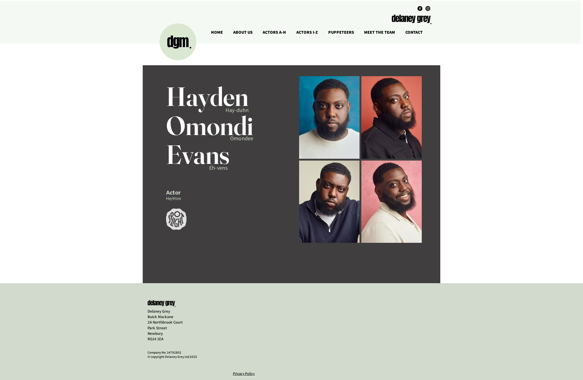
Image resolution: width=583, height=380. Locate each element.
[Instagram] (427, 8)
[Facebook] (420, 8)
